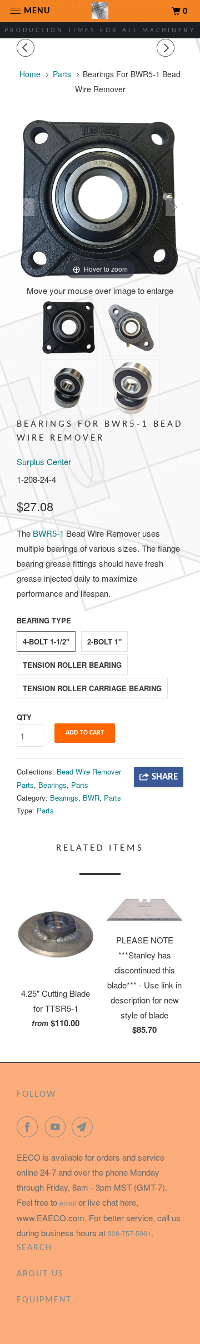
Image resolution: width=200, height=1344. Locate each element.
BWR (91, 797)
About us (40, 1274)
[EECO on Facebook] (29, 1126)
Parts (79, 785)
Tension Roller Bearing (72, 664)
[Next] (167, 48)
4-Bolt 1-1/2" (46, 641)
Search (34, 1247)
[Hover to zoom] (100, 198)
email (67, 1202)
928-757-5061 (129, 1233)
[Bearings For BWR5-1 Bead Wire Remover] (69, 328)
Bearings (52, 785)
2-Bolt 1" (104, 641)
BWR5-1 (48, 533)
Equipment (44, 1300)
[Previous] (27, 48)
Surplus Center (44, 461)
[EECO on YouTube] (57, 1126)
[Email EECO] (84, 1126)
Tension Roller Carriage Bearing (92, 688)
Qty (24, 717)
